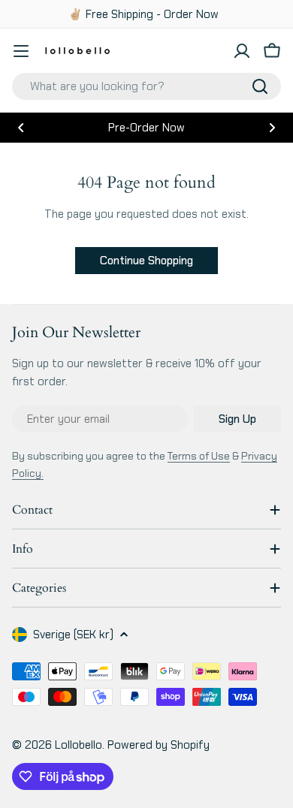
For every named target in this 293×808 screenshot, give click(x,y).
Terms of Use (199, 456)
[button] (21, 128)
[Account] (242, 51)
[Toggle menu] (21, 51)
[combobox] (146, 86)
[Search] (260, 86)
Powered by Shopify (158, 744)
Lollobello (78, 744)
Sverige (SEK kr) (73, 634)
